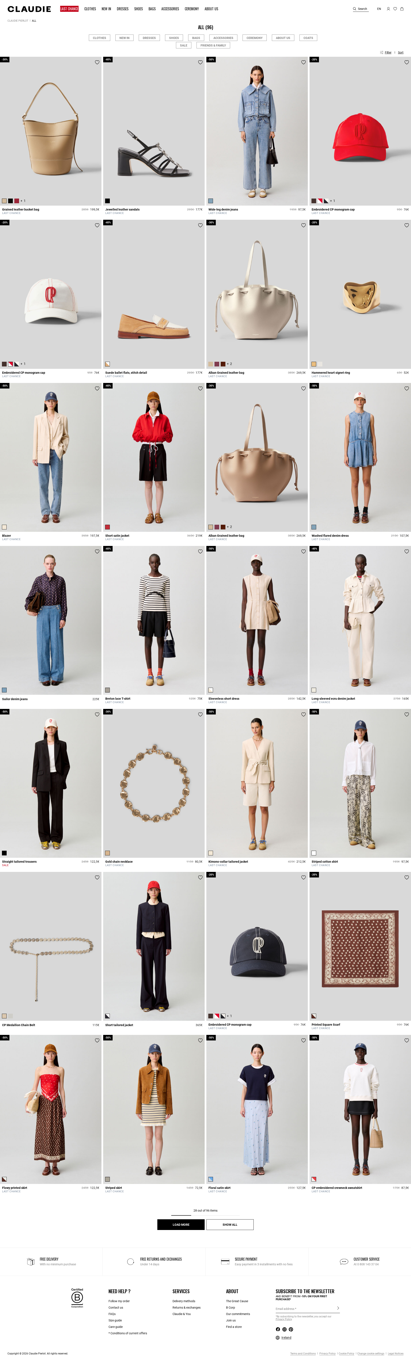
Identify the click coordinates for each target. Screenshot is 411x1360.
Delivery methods (184, 1301)
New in (124, 38)
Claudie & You (182, 1314)
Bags (196, 38)
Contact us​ (116, 1307)
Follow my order (119, 1301)
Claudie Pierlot (17, 20)
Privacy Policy (327, 1353)
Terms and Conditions (303, 1353)
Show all (230, 1224)
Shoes (174, 38)
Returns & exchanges (187, 1307)
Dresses (149, 38)
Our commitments (238, 1314)
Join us (231, 1320)
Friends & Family (213, 45)
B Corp (230, 1307)
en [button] (379, 8)
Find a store (234, 1327)
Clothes (99, 38)
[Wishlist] (97, 62)
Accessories (223, 38)
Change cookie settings (370, 1353)
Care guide (116, 1327)
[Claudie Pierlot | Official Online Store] (29, 9)
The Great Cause (237, 1301)
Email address (285, 1309)
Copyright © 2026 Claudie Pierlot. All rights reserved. (37, 1353)
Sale (183, 45)
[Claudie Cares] (77, 1297)
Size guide (115, 1320)
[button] (67, 9)
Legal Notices (395, 1353)
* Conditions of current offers (128, 1333)
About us (283, 38)
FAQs (112, 1314)
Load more (181, 1224)
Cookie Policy (346, 1353)
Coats (308, 38)
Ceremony (255, 38)
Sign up (338, 1308)
